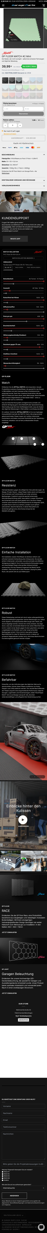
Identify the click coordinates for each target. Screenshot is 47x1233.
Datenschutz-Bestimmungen (14, 1222)
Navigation (23, 1020)
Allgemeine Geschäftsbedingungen (18, 1227)
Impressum (26, 1225)
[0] (13, 438)
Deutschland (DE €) (12, 1215)
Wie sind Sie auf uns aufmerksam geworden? (16, 1184)
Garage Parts (10, 1220)
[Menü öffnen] (5, 5)
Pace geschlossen (33, 267)
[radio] (5, 80)
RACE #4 (7, 1178)
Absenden (14, 1196)
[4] (34, 444)
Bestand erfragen (10, 134)
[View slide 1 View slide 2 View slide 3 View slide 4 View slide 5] (23, 741)
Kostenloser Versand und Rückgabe (18, 180)
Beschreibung (8, 155)
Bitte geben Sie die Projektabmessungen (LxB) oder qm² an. (22, 1167)
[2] (21, 438)
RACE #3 (7, 1176)
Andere (6, 1180)
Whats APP (15, 239)
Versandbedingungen (11, 1225)
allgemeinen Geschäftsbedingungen (13, 1203)
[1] (34, 438)
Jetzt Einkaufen (9, 932)
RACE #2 (7, 1174)
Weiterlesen (5, 173)
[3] (42, 444)
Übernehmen (23, 114)
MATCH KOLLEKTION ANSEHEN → (23, 258)
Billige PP (8, 267)
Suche (24, 1220)
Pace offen (19, 267)
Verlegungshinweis (11, 185)
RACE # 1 (7, 1172)
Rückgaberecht (35, 1222)
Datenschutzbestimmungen (35, 1203)
